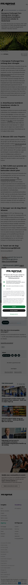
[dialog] (14, 292)
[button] (14, 289)
